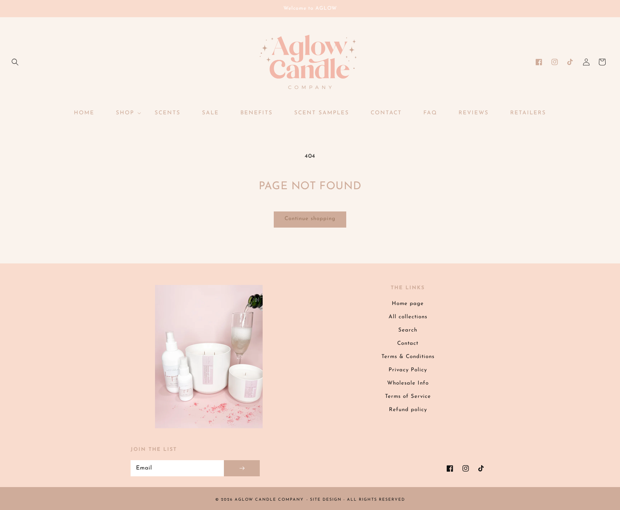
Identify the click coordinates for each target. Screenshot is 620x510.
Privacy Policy (408, 370)
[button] (15, 62)
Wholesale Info (408, 383)
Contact (407, 343)
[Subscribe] (242, 468)
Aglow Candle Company (269, 500)
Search (407, 330)
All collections (408, 317)
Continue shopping (310, 218)
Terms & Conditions (408, 356)
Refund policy (408, 410)
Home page (408, 303)
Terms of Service (408, 396)
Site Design (326, 500)
